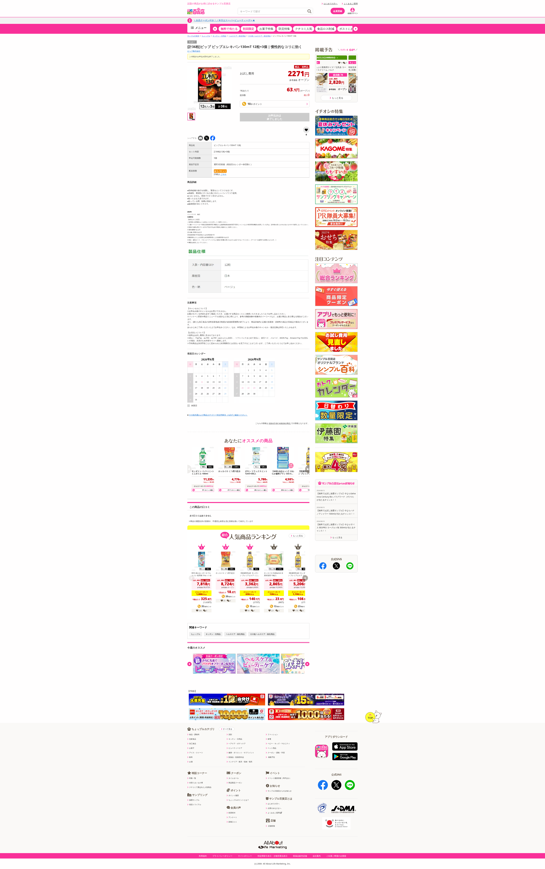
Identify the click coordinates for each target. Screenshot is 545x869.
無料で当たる (229, 29)
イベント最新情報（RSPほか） (279, 778)
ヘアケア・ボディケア (237, 743)
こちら (223, 174)
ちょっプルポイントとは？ (239, 800)
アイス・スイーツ (196, 753)
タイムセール (234, 778)
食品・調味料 (194, 734)
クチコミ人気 (303, 29)
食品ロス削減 (325, 29)
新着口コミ (233, 822)
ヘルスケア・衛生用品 (237, 36)
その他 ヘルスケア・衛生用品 (259, 36)
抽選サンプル (194, 800)
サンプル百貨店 (193, 36)
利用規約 (203, 856)
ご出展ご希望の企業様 (336, 856)
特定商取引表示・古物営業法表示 (272, 856)
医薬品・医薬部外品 (236, 757)
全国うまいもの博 (196, 783)
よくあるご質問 (351, 3)
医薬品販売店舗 (300, 856)
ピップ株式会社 (193, 51)
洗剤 (230, 734)
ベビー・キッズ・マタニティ (279, 743)
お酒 (191, 762)
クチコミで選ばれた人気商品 (200, 787)
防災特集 (284, 29)
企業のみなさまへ (274, 808)
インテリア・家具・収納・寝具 (240, 762)
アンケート (233, 817)
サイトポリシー (245, 856)
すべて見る (227, 729)
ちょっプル (206, 36)
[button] (215, 29)
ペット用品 (272, 748)
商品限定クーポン (235, 783)
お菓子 (191, 748)
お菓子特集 (266, 29)
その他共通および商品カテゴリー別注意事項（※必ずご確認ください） (218, 415)
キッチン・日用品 (219, 36)
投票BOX (232, 813)
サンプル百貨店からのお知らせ (280, 791)
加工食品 (192, 743)
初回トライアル (195, 804)
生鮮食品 (192, 739)
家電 (269, 739)
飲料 (191, 757)
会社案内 (317, 856)
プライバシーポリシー (222, 856)
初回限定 (248, 29)
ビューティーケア (235, 748)
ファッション (273, 734)
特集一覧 (192, 778)
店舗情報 (271, 826)
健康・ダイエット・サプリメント (241, 753)
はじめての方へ (331, 3)
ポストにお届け (349, 29)
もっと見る (298, 535)
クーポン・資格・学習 (276, 753)
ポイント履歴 (234, 795)
